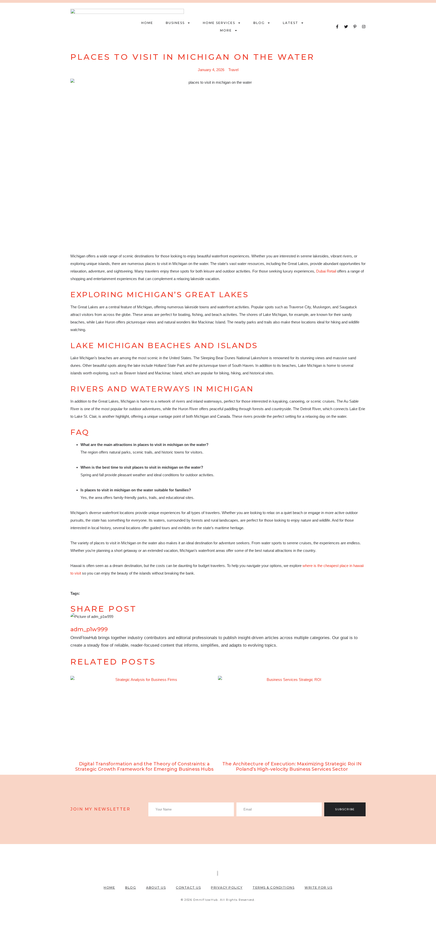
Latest (290, 23)
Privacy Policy (226, 887)
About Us (156, 887)
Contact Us (188, 887)
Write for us (318, 887)
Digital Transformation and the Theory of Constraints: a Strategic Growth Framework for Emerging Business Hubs (144, 766)
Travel (233, 70)
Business (175, 23)
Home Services (219, 23)
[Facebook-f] (337, 26)
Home (147, 23)
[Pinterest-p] (355, 26)
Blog (259, 23)
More (226, 30)
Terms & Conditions (273, 887)
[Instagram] (364, 26)
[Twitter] (346, 26)
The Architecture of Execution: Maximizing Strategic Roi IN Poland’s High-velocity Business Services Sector (292, 766)
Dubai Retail (326, 271)
